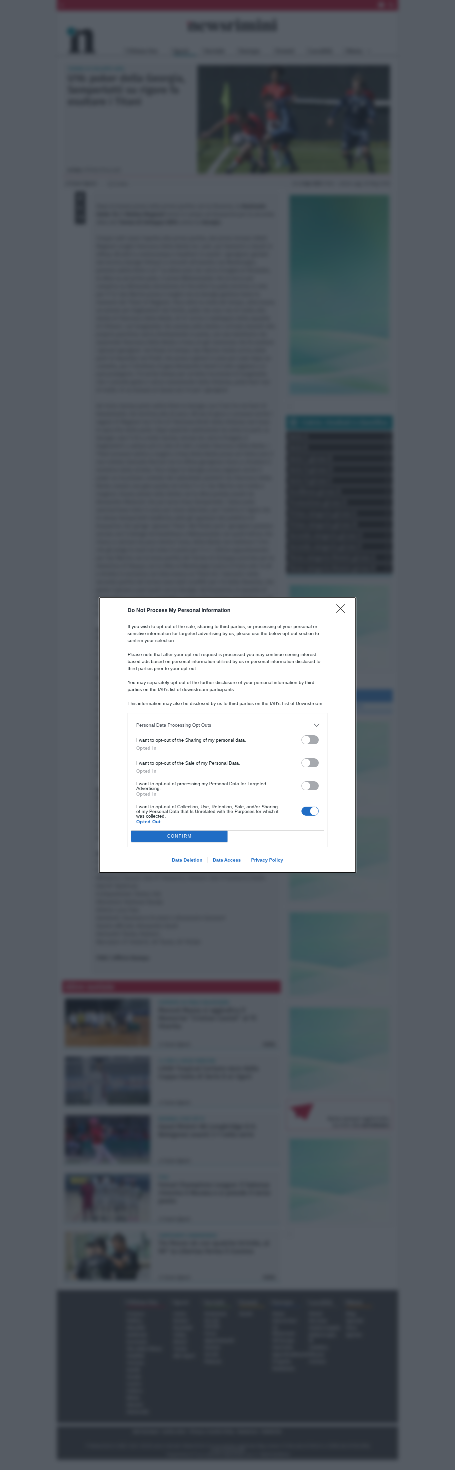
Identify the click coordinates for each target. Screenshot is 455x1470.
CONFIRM (179, 836)
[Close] (342, 610)
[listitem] (227, 725)
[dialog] (227, 735)
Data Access (227, 860)
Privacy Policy (267, 860)
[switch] (310, 739)
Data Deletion (187, 860)
